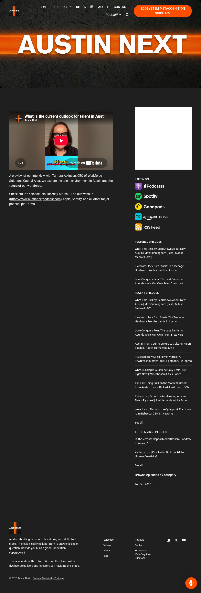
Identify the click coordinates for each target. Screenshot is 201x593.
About (103, 7)
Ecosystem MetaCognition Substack (163, 11)
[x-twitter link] (84, 7)
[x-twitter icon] (176, 540)
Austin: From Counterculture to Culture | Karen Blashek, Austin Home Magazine (163, 345)
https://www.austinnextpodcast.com (35, 199)
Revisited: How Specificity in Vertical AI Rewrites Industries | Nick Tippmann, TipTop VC (163, 358)
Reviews (139, 539)
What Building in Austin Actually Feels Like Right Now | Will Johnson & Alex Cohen (160, 372)
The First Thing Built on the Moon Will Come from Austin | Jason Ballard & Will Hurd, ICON (162, 385)
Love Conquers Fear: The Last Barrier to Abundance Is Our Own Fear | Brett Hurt (159, 281)
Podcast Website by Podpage (48, 578)
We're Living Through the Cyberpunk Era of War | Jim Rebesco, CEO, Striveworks (163, 411)
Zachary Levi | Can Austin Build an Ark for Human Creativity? (160, 454)
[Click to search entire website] (127, 15)
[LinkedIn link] (91, 7)
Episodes (61, 7)
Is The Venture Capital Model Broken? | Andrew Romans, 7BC (163, 441)
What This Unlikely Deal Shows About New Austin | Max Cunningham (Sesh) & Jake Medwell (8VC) (160, 253)
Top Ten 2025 (144, 432)
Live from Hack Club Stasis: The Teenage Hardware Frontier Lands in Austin (159, 268)
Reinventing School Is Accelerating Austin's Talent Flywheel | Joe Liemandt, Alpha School (162, 398)
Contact (121, 7)
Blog (105, 555)
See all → (140, 422)
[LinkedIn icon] (168, 540)
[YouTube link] (77, 7)
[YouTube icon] (184, 540)
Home (43, 7)
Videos (107, 545)
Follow (112, 15)
